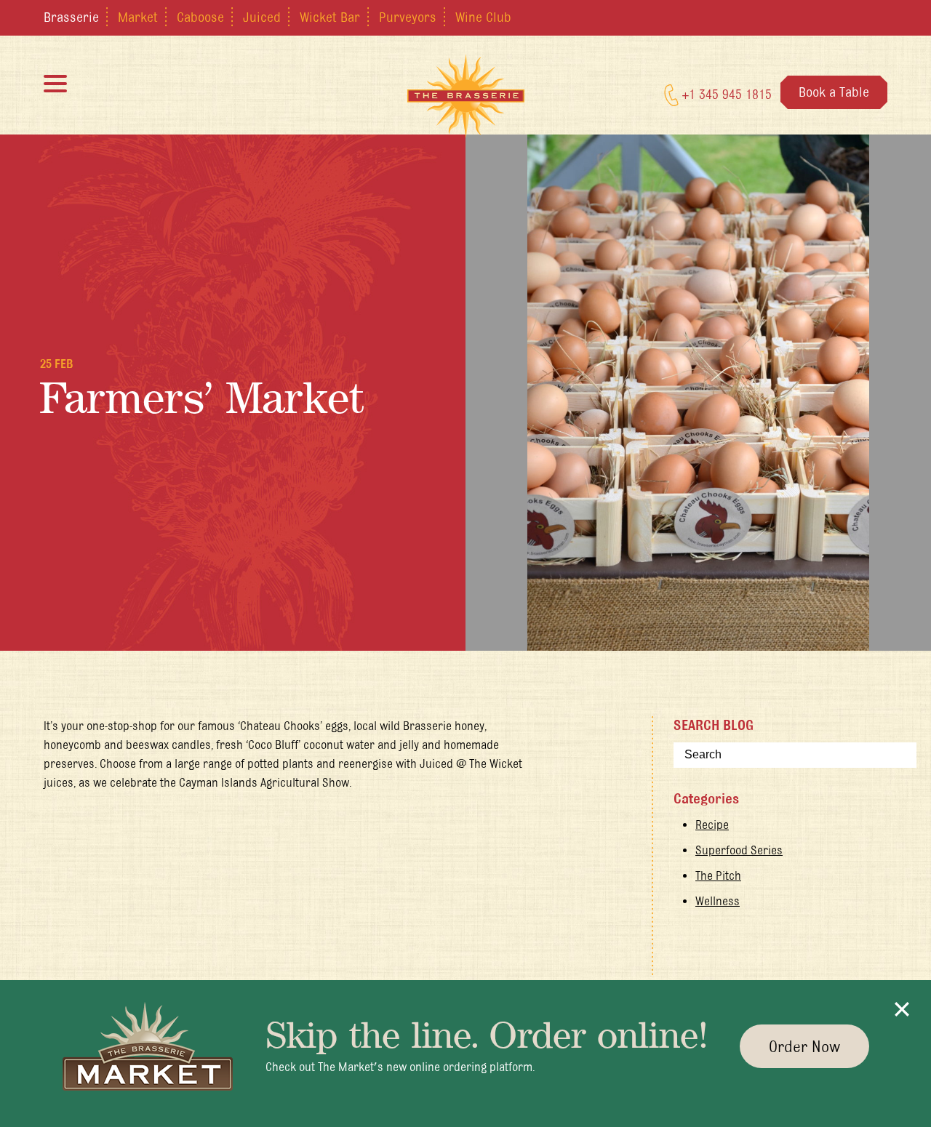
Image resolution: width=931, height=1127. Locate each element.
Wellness (717, 900)
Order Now (804, 1046)
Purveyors (407, 16)
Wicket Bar (330, 16)
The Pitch (718, 875)
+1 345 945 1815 (725, 94)
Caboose (200, 16)
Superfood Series (739, 850)
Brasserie (71, 16)
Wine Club (483, 16)
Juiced (262, 16)
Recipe (712, 824)
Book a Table (834, 91)
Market (138, 16)
